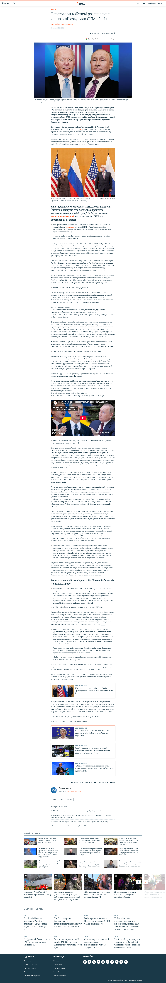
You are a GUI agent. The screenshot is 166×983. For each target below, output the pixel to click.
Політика (55, 9)
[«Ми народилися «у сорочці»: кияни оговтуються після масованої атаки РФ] (98, 882)
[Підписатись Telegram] (112, 962)
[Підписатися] (126, 962)
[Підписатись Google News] (89, 962)
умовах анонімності (63, 216)
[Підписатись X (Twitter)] (94, 962)
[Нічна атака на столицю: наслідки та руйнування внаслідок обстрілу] (128, 882)
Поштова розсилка (30, 968)
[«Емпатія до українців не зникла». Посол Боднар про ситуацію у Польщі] (30, 841)
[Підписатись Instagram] (103, 962)
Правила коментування (32, 975)
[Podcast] (121, 962)
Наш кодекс (57, 964)
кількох (80, 129)
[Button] (94, 33)
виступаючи (70, 227)
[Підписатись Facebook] (85, 962)
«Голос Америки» (67, 24)
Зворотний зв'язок (59, 975)
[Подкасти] (138, 3)
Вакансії (56, 972)
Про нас (56, 961)
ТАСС (103, 624)
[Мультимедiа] (144, 3)
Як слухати (27, 961)
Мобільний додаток (30, 964)
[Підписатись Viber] (107, 962)
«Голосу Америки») (74, 791)
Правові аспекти (59, 968)
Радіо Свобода (55, 24)
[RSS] (117, 962)
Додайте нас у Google (155, 3)
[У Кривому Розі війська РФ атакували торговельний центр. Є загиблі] (38, 882)
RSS (25, 972)
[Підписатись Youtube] (98, 962)
